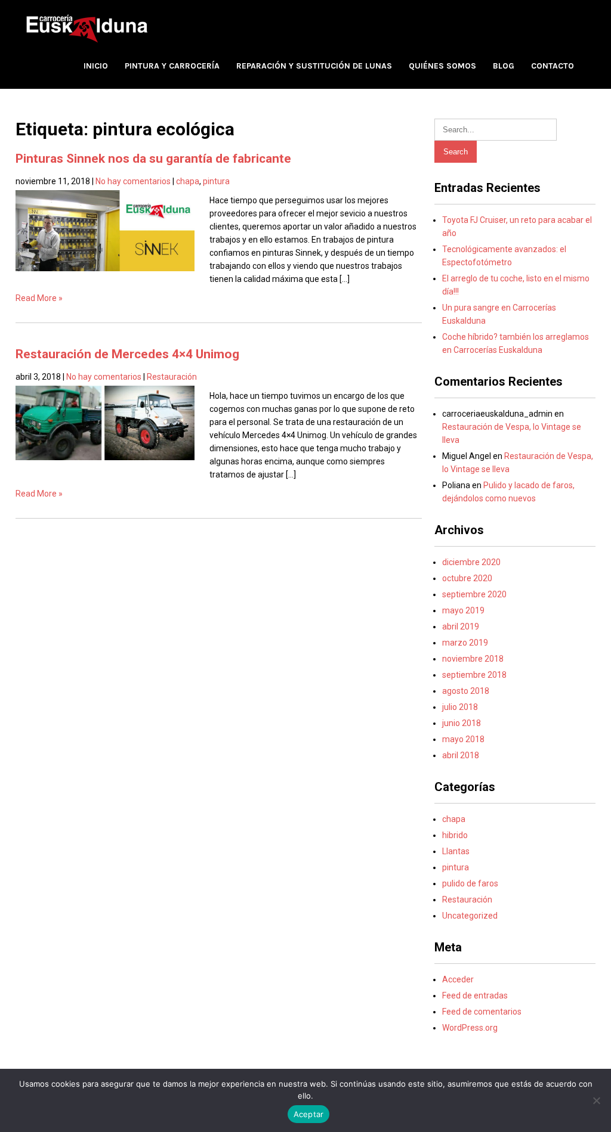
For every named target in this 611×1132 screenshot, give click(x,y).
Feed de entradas (475, 995)
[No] (596, 1100)
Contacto (552, 66)
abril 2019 (460, 626)
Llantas (456, 851)
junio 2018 (461, 723)
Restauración (172, 377)
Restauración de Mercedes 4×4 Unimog (127, 354)
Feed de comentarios (481, 1011)
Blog (503, 66)
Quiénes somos (442, 66)
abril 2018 (460, 755)
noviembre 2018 (473, 658)
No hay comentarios (133, 181)
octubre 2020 (467, 578)
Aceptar (309, 1114)
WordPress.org (470, 1027)
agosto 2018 (465, 691)
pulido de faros (470, 883)
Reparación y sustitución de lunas (314, 66)
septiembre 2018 (474, 675)
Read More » (39, 298)
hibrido (455, 835)
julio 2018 (460, 707)
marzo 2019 (465, 642)
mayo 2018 (463, 739)
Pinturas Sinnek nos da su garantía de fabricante (153, 158)
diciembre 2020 (471, 562)
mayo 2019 (463, 610)
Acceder (458, 979)
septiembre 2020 (474, 594)
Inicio (96, 66)
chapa (187, 181)
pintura (216, 181)
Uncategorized (470, 915)
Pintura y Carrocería (172, 66)
